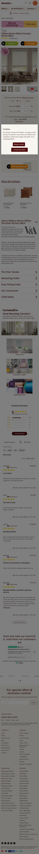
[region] (19, 139)
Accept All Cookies (19, 150)
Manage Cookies (19, 144)
